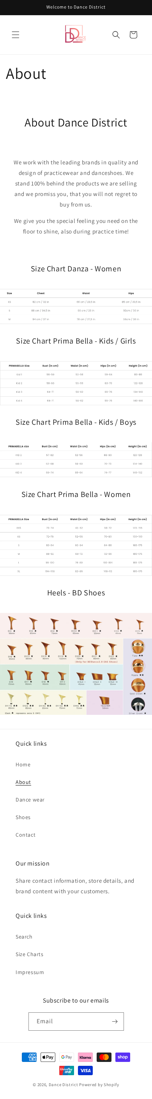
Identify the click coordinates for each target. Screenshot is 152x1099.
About (23, 782)
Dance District (63, 1084)
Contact (25, 834)
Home (23, 764)
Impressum (30, 972)
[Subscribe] (115, 1021)
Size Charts (30, 954)
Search (24, 936)
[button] (15, 34)
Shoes (23, 817)
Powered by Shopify (99, 1084)
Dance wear (30, 799)
